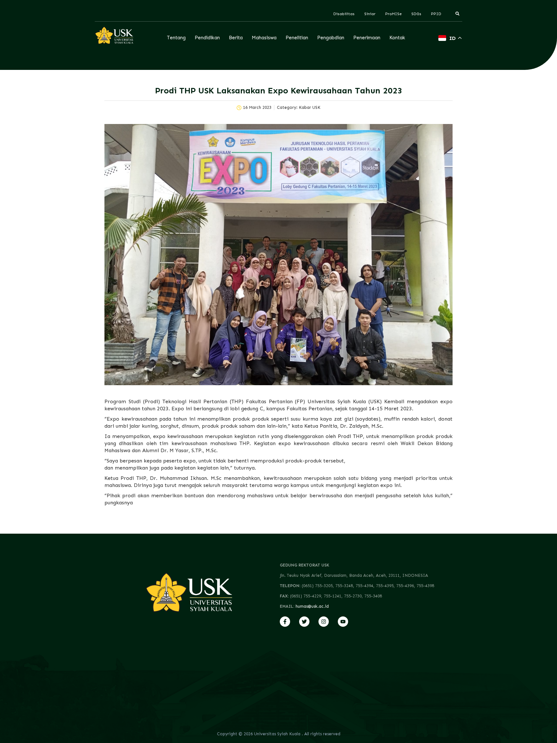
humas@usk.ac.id (312, 606)
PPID (436, 14)
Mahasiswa (264, 38)
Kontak (397, 38)
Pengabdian (330, 38)
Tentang (176, 38)
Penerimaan (366, 38)
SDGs (416, 14)
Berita (236, 38)
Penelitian (297, 38)
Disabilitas (344, 14)
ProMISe (393, 14)
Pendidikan (207, 38)
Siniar (370, 14)
